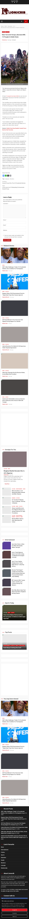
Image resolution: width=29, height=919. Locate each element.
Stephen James (5, 270)
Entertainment (19, 515)
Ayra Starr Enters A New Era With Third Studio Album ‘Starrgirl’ (6, 545)
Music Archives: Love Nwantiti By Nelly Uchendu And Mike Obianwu (6, 492)
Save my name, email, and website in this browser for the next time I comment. (14, 236)
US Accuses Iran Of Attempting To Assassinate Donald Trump (13, 187)
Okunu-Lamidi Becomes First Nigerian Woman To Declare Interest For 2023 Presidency (6, 510)
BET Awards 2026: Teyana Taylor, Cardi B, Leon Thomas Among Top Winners (6, 582)
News (3, 265)
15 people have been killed (12, 96)
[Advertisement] (14, 429)
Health (2, 860)
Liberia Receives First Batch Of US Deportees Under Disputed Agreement (14, 334)
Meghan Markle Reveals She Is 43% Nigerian (14, 459)
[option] (14, 613)
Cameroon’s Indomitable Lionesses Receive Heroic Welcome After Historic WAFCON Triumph (14, 387)
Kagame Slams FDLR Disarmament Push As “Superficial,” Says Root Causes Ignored (14, 281)
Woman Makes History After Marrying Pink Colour (6, 519)
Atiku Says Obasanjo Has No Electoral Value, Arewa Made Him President (14, 361)
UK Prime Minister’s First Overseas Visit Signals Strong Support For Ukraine (14, 308)
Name (5, 220)
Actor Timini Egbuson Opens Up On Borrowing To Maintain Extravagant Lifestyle (6, 555)
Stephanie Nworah (5, 297)
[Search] (21, 21)
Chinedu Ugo (6, 474)
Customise (14, 913)
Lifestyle (3, 865)
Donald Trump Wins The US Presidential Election (13, 182)
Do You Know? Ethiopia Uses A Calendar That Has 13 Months (6, 501)
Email (4, 225)
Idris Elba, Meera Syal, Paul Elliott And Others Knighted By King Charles (6, 591)
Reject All (14, 916)
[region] (14, 909)
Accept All (14, 910)
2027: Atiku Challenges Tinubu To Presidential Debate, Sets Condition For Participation (14, 255)
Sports (12, 614)
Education (3, 857)
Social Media (18, 643)
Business (3, 862)
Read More (7, 483)
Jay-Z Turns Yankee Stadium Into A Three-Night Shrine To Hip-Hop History (6, 564)
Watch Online (26, 21)
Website (5, 230)
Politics (7, 291)
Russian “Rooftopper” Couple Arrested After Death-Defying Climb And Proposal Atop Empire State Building (6, 573)
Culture (5, 468)
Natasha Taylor (5, 323)
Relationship (4, 868)
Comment (5, 203)
